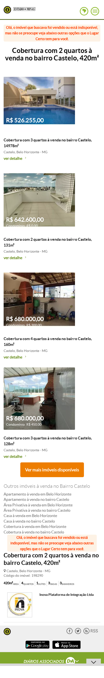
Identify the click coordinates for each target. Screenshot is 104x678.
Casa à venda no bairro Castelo (29, 521)
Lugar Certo (7, 10)
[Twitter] (78, 633)
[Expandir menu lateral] (95, 11)
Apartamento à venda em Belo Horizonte (37, 494)
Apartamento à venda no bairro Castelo (36, 499)
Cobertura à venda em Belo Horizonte (35, 526)
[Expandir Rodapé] (52, 662)
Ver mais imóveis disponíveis (52, 469)
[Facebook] (70, 633)
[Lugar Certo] (7, 631)
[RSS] (90, 633)
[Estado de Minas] (24, 8)
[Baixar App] (37, 649)
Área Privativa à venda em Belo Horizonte (38, 505)
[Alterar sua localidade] (84, 11)
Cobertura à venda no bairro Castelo (34, 532)
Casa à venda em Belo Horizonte (30, 515)
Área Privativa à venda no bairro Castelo (37, 510)
